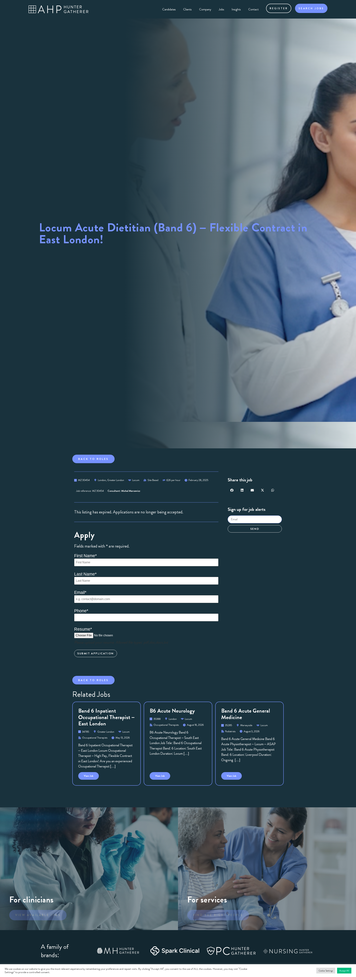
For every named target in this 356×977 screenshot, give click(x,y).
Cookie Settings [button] (326, 970)
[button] (232, 490)
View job (91, 775)
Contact (253, 9)
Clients (187, 9)
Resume (83, 629)
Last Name (85, 574)
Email (80, 592)
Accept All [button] (344, 970)
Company (205, 9)
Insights (236, 9)
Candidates (169, 9)
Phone (81, 611)
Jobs (221, 9)
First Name (85, 556)
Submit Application (95, 653)
